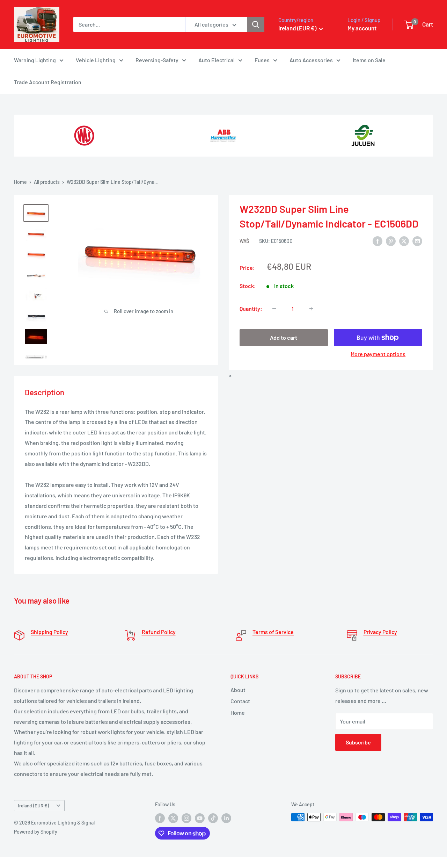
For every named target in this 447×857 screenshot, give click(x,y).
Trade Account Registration (47, 82)
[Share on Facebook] (377, 240)
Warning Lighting (35, 60)
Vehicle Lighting (96, 60)
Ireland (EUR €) (33, 805)
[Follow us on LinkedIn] (226, 818)
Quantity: (251, 308)
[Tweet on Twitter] (404, 240)
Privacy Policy (380, 631)
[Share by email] (417, 240)
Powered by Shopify (35, 832)
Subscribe (358, 742)
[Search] (255, 24)
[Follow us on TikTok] (213, 818)
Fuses (262, 60)
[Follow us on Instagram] (186, 818)
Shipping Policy (49, 631)
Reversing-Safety (156, 60)
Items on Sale (369, 60)
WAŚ (244, 241)
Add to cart (283, 337)
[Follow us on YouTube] (200, 818)
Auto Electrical (216, 60)
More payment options (378, 354)
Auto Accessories (311, 60)
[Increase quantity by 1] (311, 308)
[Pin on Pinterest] (391, 240)
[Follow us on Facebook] (160, 818)
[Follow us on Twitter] (173, 818)
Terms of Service (273, 631)
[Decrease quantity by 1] (274, 308)
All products (47, 182)
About (238, 689)
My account (361, 27)
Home (20, 182)
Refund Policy (159, 631)
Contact (240, 701)
